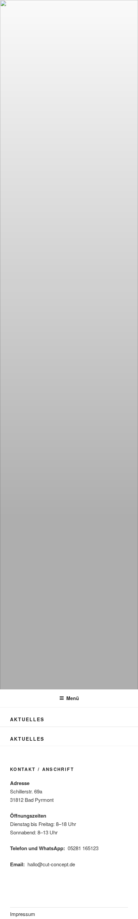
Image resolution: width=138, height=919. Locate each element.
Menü (72, 698)
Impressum (22, 913)
